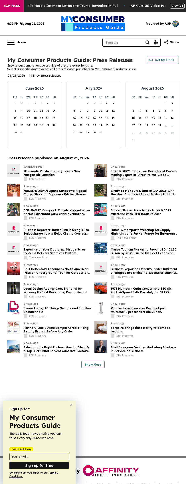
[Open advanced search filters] (156, 42)
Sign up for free (39, 465)
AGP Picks (12, 6)
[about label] (25, 179)
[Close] (71, 405)
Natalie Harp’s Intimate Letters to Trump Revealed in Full (69, 6)
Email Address (21, 449)
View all (177, 5)
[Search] (147, 42)
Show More (93, 364)
